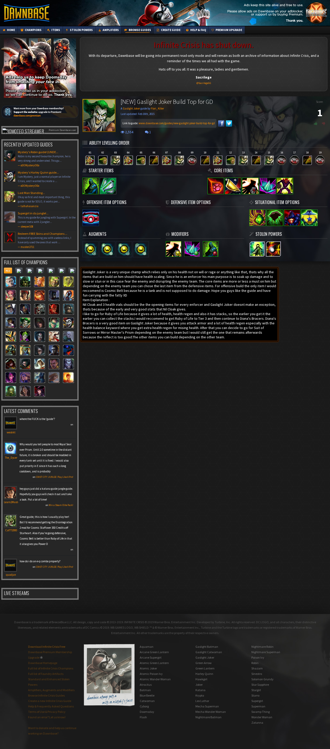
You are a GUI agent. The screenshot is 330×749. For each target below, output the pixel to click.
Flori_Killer (157, 108)
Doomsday (147, 712)
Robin (255, 663)
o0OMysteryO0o (30, 165)
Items (55, 30)
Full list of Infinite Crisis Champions (50, 668)
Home (10, 30)
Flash (143, 717)
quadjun (11, 574)
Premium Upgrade (228, 30)
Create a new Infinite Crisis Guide (49, 701)
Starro (255, 695)
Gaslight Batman (206, 647)
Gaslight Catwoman (208, 652)
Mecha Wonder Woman (210, 712)
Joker (199, 684)
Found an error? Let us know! (46, 717)
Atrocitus (146, 684)
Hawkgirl (201, 679)
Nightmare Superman (265, 652)
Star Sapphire (260, 684)
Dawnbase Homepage (42, 663)
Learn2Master (12, 502)
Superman (258, 706)
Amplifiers (110, 30)
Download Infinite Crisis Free (46, 647)
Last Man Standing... (44, 199)
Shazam (257, 668)
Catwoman (147, 701)
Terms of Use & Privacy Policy (46, 712)
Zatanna (257, 722)
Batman (145, 690)
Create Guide (170, 30)
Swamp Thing (260, 712)
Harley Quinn (204, 674)
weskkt (11, 432)
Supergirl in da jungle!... (47, 219)
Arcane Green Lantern (154, 652)
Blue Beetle (147, 695)
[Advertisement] (235, 13)
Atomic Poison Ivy (151, 674)
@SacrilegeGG (203, 83)
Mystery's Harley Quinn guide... (44, 179)
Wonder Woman (261, 717)
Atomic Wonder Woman (155, 679)
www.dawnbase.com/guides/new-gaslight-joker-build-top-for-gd (177, 123)
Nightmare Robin (262, 647)
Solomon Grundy (262, 679)
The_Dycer (11, 457)
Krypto (199, 695)
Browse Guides (139, 30)
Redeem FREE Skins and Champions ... (44, 240)
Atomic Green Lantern (154, 663)
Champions (33, 30)
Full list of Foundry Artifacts (45, 674)
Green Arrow (203, 663)
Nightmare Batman (208, 717)
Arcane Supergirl (150, 657)
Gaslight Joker (132, 108)
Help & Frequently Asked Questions (51, 706)
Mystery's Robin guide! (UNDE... (44, 158)
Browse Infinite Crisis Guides (46, 695)
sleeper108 (27, 226)
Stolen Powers (81, 30)
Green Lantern (204, 668)
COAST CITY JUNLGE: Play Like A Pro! (54, 476)
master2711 (27, 247)
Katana (200, 690)
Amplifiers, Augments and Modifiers (51, 690)
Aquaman (146, 647)
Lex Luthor (202, 701)
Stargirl (256, 690)
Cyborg (144, 706)
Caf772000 (11, 530)
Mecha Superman (207, 706)
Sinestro (256, 674)
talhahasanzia (29, 206)
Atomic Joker (148, 668)
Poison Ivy (257, 657)
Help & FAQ (198, 30)
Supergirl (257, 701)
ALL (8, 270)
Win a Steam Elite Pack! (61, 505)
